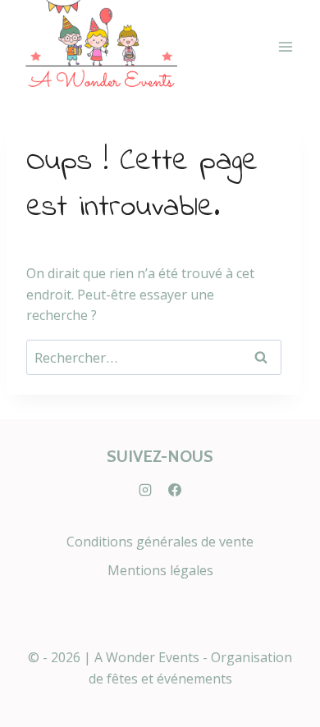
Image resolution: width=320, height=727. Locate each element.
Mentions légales (160, 570)
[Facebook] (175, 490)
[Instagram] (145, 490)
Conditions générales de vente (160, 542)
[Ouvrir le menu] (285, 47)
